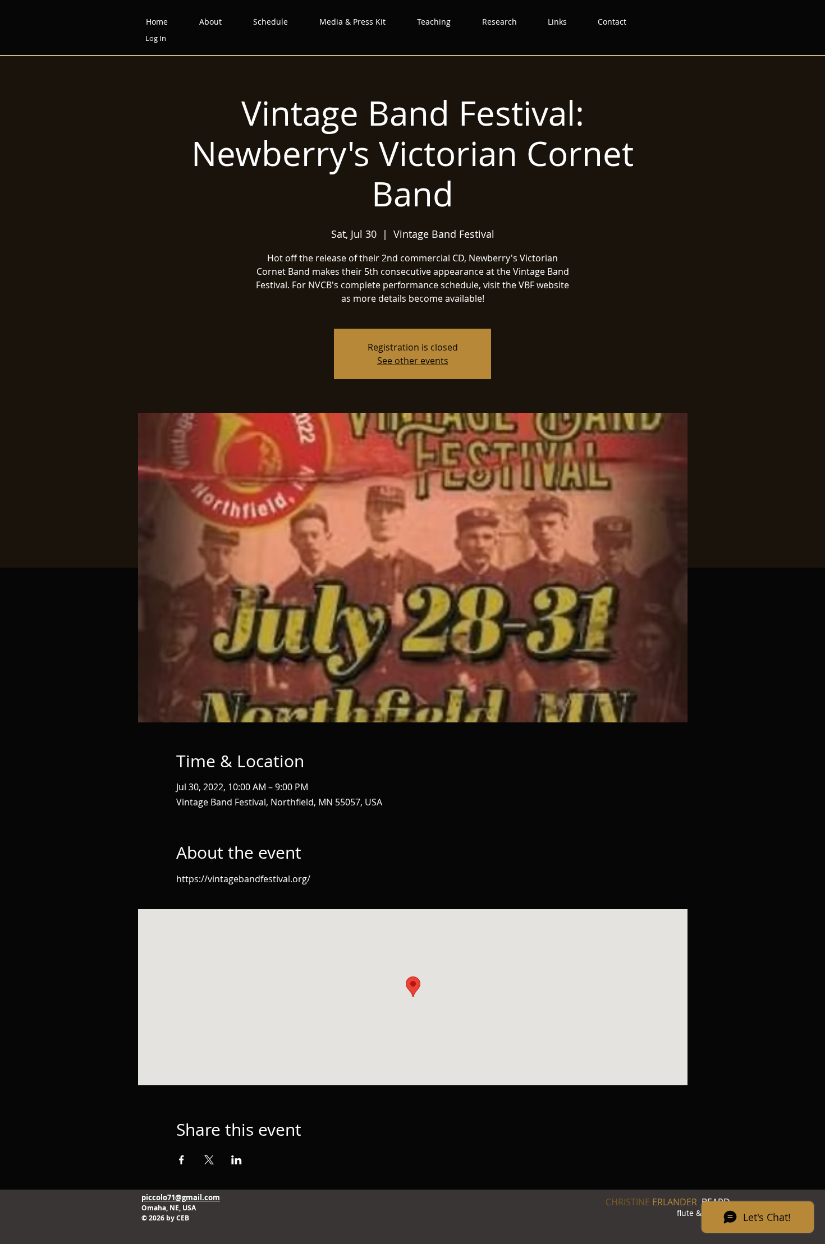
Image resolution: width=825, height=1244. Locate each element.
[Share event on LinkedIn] (236, 1159)
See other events (412, 360)
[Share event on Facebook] (181, 1159)
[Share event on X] (209, 1159)
